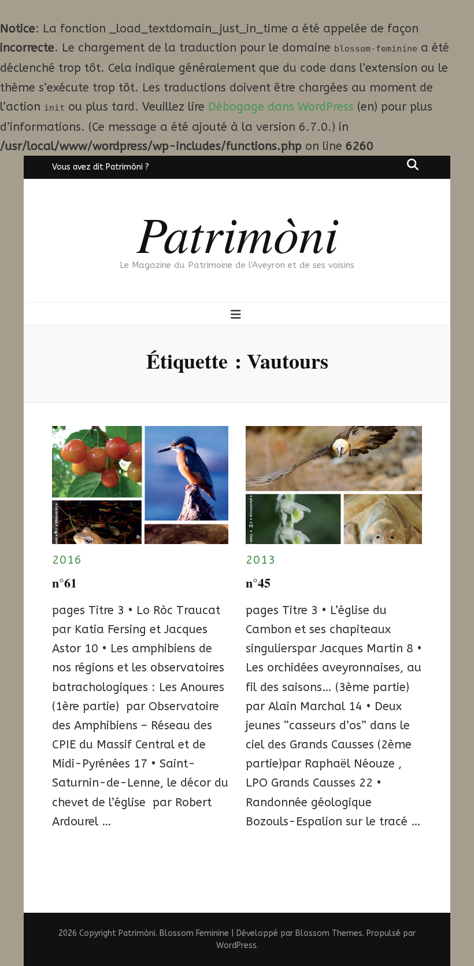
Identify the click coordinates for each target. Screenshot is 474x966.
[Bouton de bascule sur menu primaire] (237, 314)
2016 (67, 560)
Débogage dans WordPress (281, 106)
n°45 (258, 582)
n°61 (64, 582)
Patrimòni (237, 233)
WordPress (236, 945)
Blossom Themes (328, 933)
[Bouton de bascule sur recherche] (413, 164)
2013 (261, 560)
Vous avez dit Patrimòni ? (100, 167)
